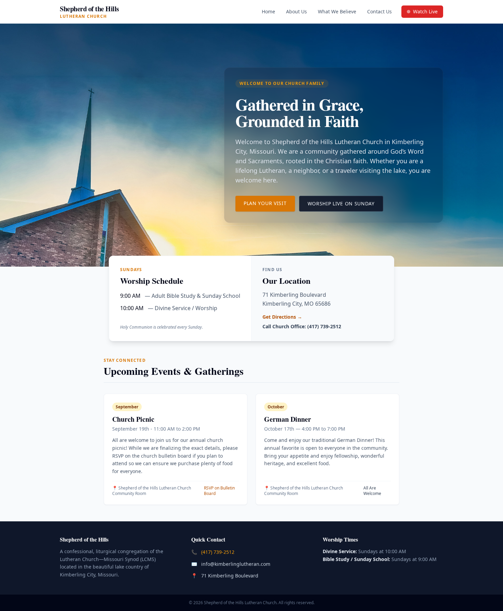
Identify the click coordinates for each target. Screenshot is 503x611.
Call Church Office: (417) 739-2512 (301, 326)
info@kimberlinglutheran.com (236, 563)
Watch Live (425, 13)
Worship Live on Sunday (345, 203)
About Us (296, 11)
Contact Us (379, 11)
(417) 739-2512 (218, 551)
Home (268, 11)
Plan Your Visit (269, 203)
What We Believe (337, 11)
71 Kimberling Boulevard (230, 575)
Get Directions (282, 317)
